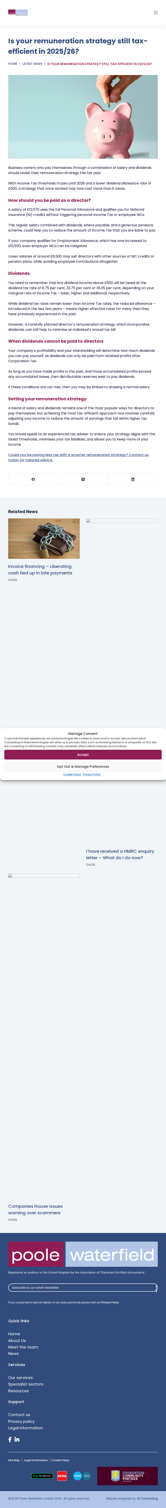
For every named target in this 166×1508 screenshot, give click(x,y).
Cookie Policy (72, 774)
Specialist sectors (25, 1384)
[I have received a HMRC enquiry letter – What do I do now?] (122, 681)
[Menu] (156, 13)
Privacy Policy (92, 774)
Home (14, 1334)
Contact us (19, 1414)
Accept (83, 754)
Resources (18, 1391)
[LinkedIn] (133, 479)
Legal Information (36, 1460)
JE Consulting (147, 1498)
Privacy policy (21, 1421)
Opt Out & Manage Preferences (83, 766)
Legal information (25, 1428)
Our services (20, 1377)
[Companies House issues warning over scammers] (44, 1036)
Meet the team (23, 1347)
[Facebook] (33, 479)
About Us (17, 1340)
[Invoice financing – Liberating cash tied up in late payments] (44, 538)
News (13, 1353)
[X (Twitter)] (83, 479)
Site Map (14, 1460)
